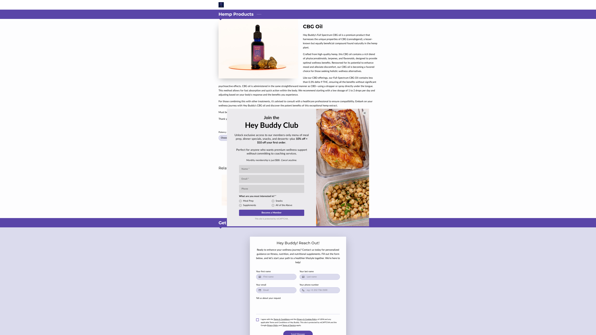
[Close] (364, 113)
